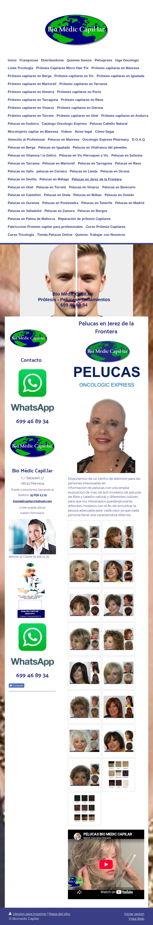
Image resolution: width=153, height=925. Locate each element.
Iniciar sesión (134, 914)
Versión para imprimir (29, 914)
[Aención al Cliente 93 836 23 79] (32, 536)
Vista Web (136, 919)
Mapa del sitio (59, 914)
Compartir (18, 685)
